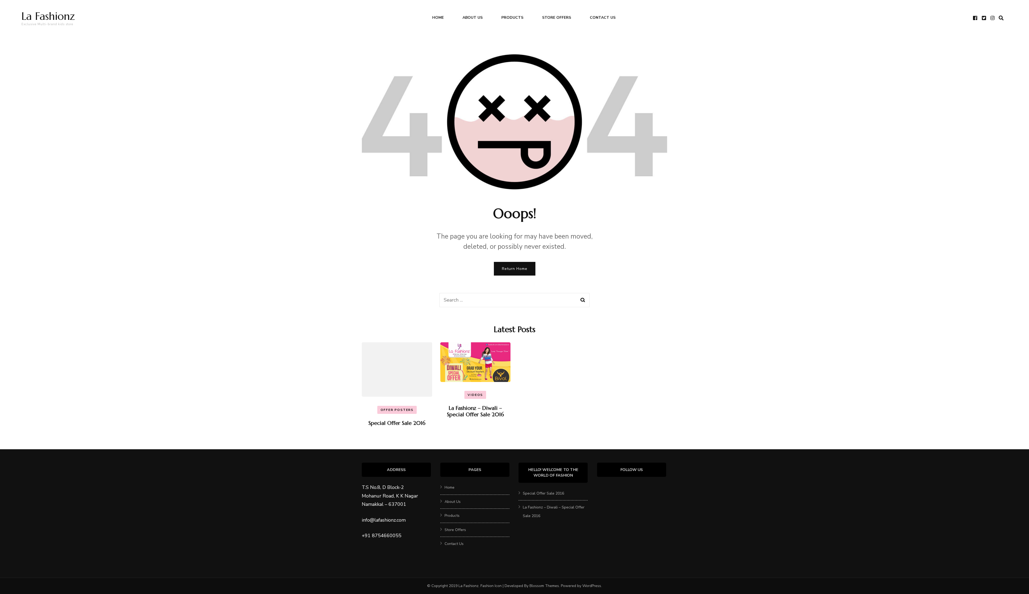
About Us (473, 17)
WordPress (591, 585)
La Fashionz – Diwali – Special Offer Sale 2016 (475, 411)
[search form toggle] (1001, 18)
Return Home (514, 268)
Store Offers (556, 17)
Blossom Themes (544, 585)
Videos (475, 395)
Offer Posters (397, 410)
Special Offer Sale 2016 (396, 423)
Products (512, 17)
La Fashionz (48, 16)
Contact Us (603, 17)
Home (438, 17)
